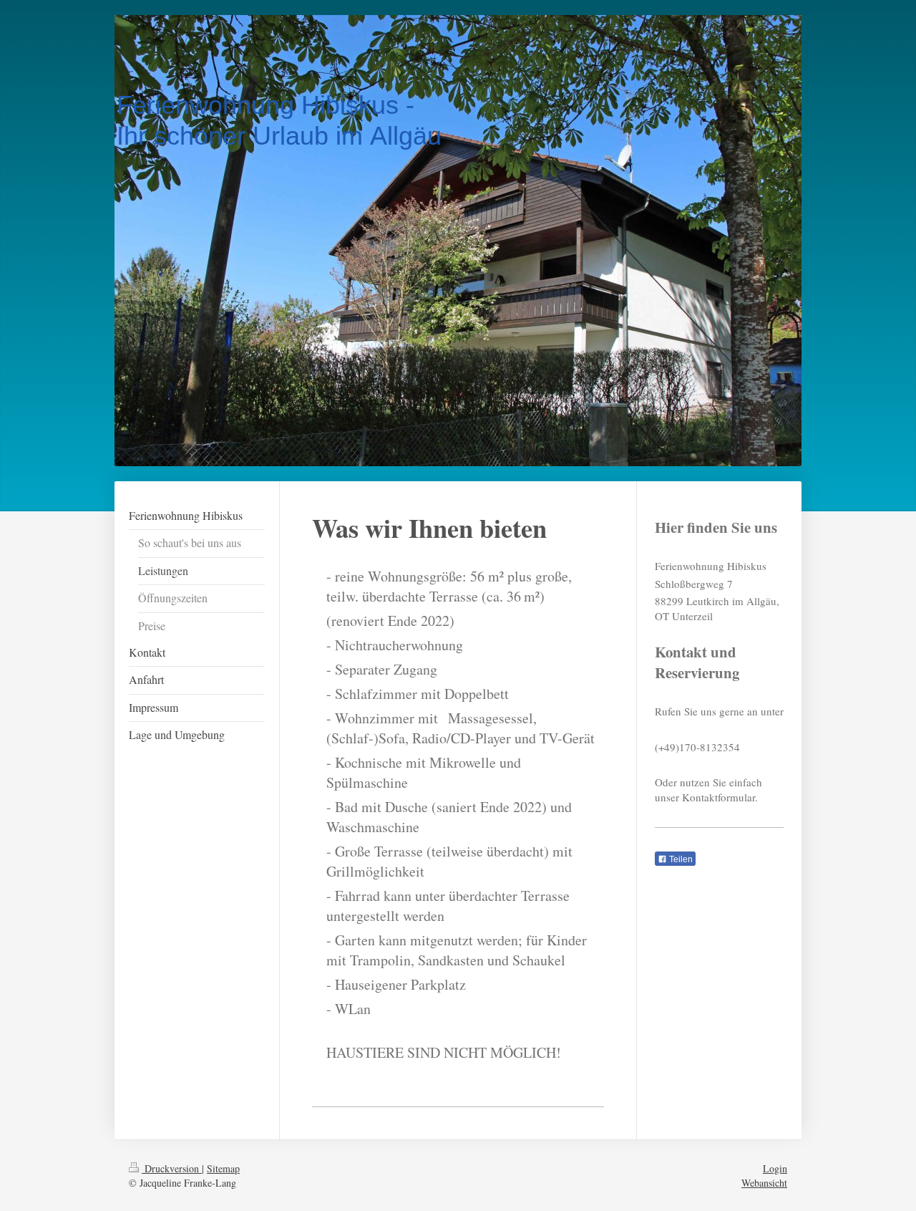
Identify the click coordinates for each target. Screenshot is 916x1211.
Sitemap (223, 1168)
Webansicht (764, 1183)
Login (775, 1168)
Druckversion (172, 1168)
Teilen (680, 859)
